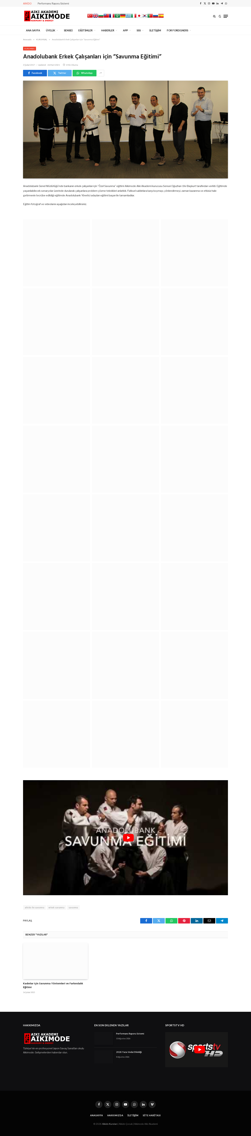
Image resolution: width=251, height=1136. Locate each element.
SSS (139, 30)
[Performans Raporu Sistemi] (103, 1038)
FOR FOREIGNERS (177, 30)
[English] (95, 17)
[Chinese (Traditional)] (106, 17)
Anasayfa (96, 1115)
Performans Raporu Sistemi (53, 3)
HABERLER (107, 30)
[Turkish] (90, 17)
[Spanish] (161, 17)
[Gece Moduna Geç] (220, 16)
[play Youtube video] (128, 837)
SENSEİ (68, 30)
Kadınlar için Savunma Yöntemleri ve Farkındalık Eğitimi (53, 985)
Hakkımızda (115, 1115)
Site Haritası (152, 1115)
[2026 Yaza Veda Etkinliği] (103, 1056)
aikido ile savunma (34, 907)
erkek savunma (56, 907)
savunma (73, 907)
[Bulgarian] (101, 17)
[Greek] (128, 17)
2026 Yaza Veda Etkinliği (129, 1052)
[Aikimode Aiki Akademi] (47, 16)
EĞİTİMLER (85, 30)
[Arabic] (117, 17)
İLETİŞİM (155, 30)
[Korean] (144, 17)
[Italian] (133, 17)
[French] (112, 17)
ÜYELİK (50, 30)
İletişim (133, 1115)
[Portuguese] (150, 17)
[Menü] (226, 16)
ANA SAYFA (33, 30)
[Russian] (155, 17)
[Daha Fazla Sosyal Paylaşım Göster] (100, 73)
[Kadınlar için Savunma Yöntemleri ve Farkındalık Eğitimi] (55, 961)
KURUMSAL (29, 49)
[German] (123, 17)
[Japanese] (139, 17)
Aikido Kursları (109, 1124)
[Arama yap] (214, 16)
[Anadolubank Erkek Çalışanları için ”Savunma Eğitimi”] (125, 129)
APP (125, 30)
